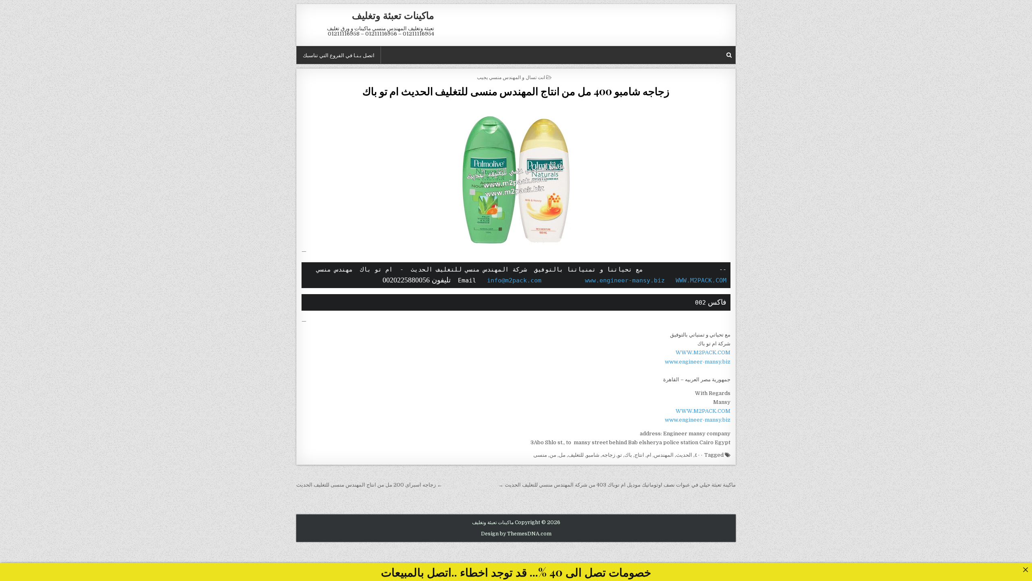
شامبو (592, 455)
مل (562, 455)
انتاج (639, 455)
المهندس (664, 455)
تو (620, 455)
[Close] (1025, 569)
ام (649, 455)
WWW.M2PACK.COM (701, 280)
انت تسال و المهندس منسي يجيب (511, 76)
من (552, 455)
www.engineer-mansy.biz (625, 280)
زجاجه (608, 455)
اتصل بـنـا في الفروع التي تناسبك (339, 55)
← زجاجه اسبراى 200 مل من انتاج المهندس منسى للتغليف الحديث (369, 485)
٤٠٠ (699, 455)
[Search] (729, 55)
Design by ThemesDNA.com (516, 534)
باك (628, 455)
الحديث (684, 455)
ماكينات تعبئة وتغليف (393, 14)
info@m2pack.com (514, 280)
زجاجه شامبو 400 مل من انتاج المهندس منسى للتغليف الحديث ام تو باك (516, 91)
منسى (540, 455)
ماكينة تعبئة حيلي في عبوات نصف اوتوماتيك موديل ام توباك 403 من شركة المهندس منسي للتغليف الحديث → (617, 485)
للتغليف (576, 455)
